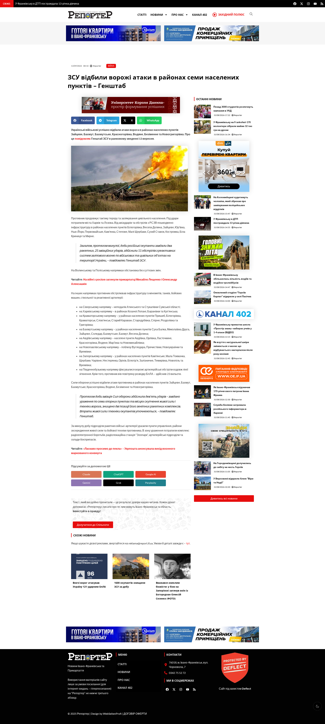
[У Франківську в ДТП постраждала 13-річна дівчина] (202, 223)
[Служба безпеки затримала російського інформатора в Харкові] (202, 409)
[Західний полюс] (214, 15)
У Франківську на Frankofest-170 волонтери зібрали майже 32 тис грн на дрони (232, 126)
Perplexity (150, 482)
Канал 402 (199, 15)
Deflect (246, 688)
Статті (141, 15)
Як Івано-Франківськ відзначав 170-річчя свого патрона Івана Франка (231, 391)
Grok (118, 482)
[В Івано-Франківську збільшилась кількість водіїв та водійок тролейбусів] (202, 279)
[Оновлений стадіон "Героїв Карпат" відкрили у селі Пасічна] (202, 297)
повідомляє (83, 138)
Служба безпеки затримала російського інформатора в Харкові (229, 408)
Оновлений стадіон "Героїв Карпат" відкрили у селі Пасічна (232, 294)
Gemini (86, 482)
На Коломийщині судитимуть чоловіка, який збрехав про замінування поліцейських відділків (230, 203)
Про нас (177, 15)
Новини (156, 15)
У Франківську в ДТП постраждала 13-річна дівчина (231, 220)
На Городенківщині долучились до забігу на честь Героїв (232, 465)
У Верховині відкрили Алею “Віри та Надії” (233, 480)
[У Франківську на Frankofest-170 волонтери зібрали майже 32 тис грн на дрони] (202, 127)
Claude (86, 474)
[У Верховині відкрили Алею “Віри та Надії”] (202, 483)
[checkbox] (317, 706)
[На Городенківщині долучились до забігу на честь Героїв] (202, 468)
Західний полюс (231, 14)
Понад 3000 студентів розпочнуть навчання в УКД (233, 108)
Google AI (151, 474)
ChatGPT (118, 474)
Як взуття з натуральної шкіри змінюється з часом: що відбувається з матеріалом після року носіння (233, 348)
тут (188, 543)
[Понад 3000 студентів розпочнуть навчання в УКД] (202, 111)
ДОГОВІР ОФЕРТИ (135, 713)
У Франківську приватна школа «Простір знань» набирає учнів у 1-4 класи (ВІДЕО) (232, 328)
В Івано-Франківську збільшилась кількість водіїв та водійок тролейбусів (232, 278)
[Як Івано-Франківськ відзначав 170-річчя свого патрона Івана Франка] (202, 392)
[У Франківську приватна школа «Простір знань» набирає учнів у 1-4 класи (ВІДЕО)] (202, 329)
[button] (83, 120)
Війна (111, 66)
